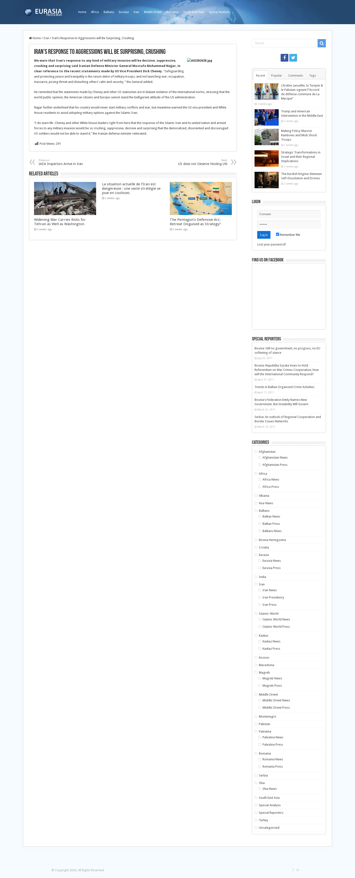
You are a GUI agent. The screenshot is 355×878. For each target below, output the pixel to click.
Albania (264, 495)
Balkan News (271, 516)
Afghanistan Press (275, 465)
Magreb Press (272, 685)
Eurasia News (272, 560)
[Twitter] (293, 58)
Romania (172, 12)
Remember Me (289, 235)
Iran (136, 12)
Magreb (264, 672)
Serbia (263, 775)
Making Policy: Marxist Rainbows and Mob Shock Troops (299, 135)
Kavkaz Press (271, 648)
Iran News (270, 590)
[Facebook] (284, 58)
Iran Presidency (273, 597)
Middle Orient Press (276, 707)
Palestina (265, 731)
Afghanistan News (275, 457)
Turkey (263, 820)
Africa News (271, 479)
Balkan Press (271, 523)
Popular (276, 75)
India (262, 577)
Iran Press (270, 604)
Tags (312, 75)
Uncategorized (269, 827)
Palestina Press (273, 744)
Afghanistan (267, 451)
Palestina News (273, 737)
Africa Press (271, 487)
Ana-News (266, 503)
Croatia (264, 547)
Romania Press (273, 766)
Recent (260, 75)
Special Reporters (271, 812)
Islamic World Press (276, 626)
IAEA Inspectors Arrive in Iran (61, 162)
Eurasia (124, 12)
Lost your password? (271, 244)
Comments (295, 75)
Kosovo (264, 657)
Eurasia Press (272, 568)
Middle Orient (153, 12)
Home (82, 12)
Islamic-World (268, 613)
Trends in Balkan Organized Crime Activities (284, 387)
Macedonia (266, 665)
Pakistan (264, 724)
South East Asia (193, 12)
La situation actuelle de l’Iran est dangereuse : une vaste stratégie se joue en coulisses (131, 188)
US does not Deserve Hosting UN (202, 162)
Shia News (270, 789)
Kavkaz (263, 635)
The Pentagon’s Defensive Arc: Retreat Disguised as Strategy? (195, 221)
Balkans (109, 12)
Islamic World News (276, 619)
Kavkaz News (271, 641)
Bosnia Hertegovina (272, 540)
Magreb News (272, 678)
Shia (262, 783)
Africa (95, 12)
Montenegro (267, 716)
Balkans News (272, 531)
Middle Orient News (276, 700)
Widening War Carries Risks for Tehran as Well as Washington (60, 221)
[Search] (322, 43)
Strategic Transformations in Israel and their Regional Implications (300, 157)
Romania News (273, 759)
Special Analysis (219, 12)
